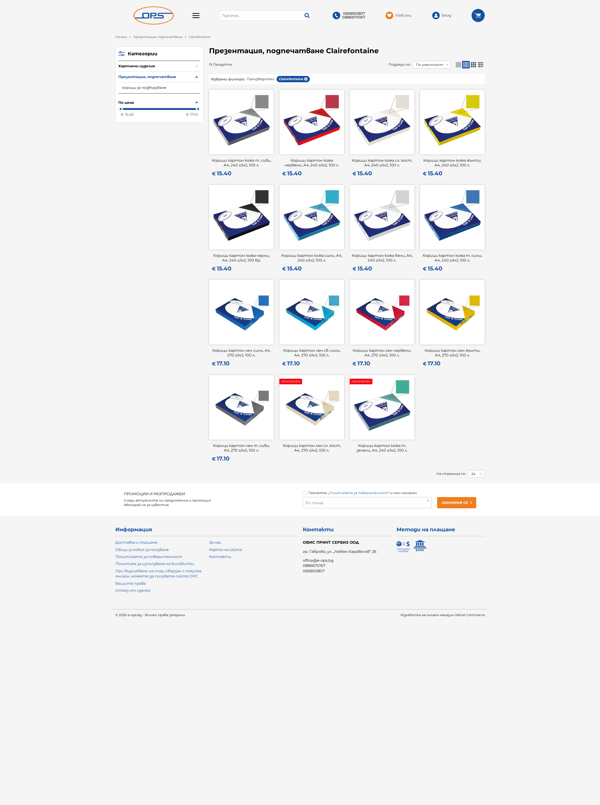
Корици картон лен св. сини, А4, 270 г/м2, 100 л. (312, 352)
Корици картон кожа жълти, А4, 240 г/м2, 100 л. (452, 162)
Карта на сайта (225, 549)
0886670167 (353, 17)
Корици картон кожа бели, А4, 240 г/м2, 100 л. (382, 257)
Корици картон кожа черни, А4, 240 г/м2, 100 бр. (241, 257)
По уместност (429, 65)
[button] (458, 64)
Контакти (220, 556)
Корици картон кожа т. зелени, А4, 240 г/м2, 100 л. (382, 448)
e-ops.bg (135, 615)
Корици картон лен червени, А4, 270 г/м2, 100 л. (382, 352)
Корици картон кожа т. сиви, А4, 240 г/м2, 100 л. (241, 162)
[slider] (120, 109)
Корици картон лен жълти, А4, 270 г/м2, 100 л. (452, 352)
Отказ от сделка (132, 590)
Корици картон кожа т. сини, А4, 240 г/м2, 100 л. (452, 257)
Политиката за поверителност (358, 493)
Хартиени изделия (136, 66)
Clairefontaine (291, 79)
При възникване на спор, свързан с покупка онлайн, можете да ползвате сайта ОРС (158, 573)
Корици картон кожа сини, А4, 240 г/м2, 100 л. (311, 257)
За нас (215, 542)
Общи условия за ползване (142, 549)
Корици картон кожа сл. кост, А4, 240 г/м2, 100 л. (382, 162)
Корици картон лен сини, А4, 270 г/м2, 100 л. (241, 352)
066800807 (354, 13)
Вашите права (130, 583)
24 (473, 474)
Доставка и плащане (136, 542)
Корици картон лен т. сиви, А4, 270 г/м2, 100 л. (241, 448)
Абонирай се (455, 503)
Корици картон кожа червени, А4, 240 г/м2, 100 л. (312, 162)
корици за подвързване (144, 87)
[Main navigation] (196, 15)
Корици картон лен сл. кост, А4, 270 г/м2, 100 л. (312, 448)
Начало (121, 37)
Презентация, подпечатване (158, 37)
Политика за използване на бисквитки (154, 564)
